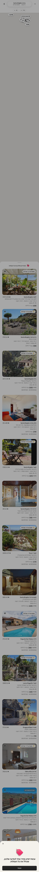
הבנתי (19, 868)
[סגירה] (3, 843)
